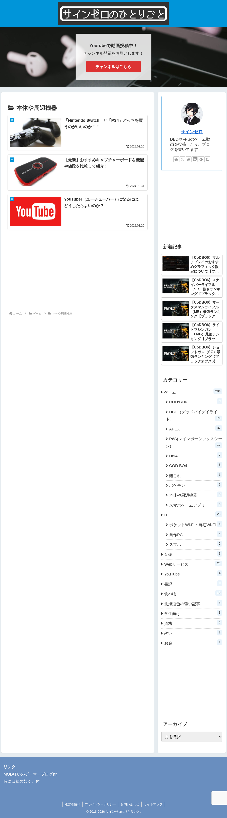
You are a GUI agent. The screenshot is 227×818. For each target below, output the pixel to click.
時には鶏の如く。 (19, 781)
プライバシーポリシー (100, 804)
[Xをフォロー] (182, 159)
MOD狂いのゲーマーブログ (28, 774)
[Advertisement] (45, 273)
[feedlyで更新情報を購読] (201, 159)
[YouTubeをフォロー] (189, 159)
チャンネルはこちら (113, 66)
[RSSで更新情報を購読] (207, 159)
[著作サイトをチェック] (176, 159)
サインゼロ (192, 131)
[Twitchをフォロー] (195, 159)
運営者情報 (72, 804)
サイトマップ (153, 804)
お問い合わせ (130, 804)
